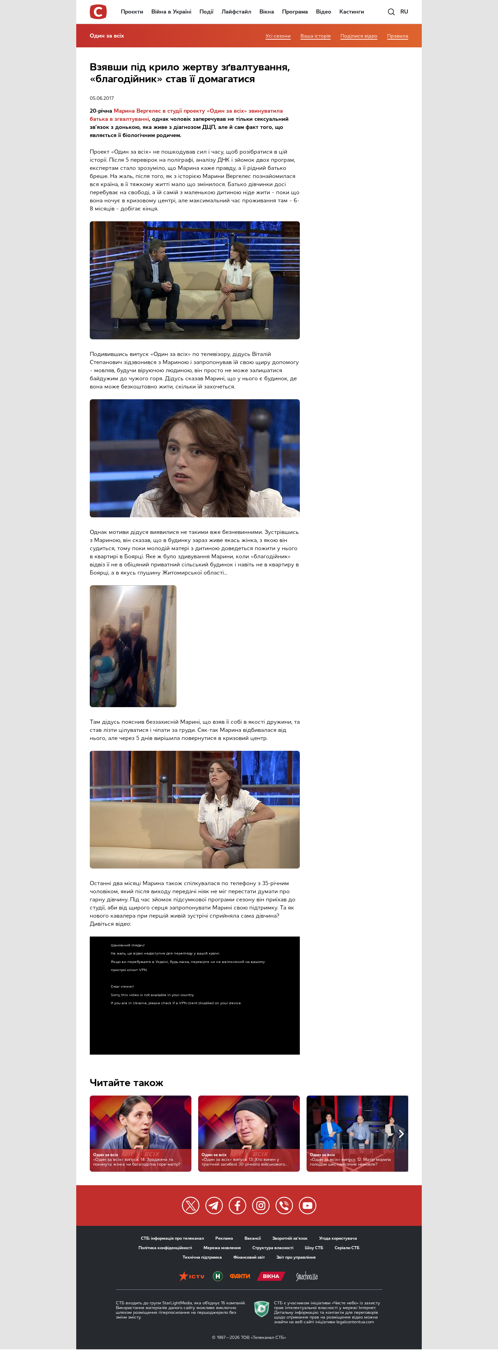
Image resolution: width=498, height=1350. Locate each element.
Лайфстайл (236, 11)
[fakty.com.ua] (240, 1277)
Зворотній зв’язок (290, 1238)
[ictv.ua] (191, 1277)
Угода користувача (338, 1238)
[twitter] (191, 1205)
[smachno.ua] (306, 1277)
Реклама (224, 1238)
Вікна (267, 11)
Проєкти (132, 11)
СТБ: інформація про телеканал (172, 1238)
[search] (391, 11)
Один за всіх (107, 35)
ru (404, 11)
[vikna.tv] (271, 1277)
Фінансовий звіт (249, 1257)
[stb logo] (98, 11)
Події (206, 11)
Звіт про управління (296, 1257)
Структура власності (272, 1247)
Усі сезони (278, 36)
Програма (295, 11)
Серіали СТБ (347, 1247)
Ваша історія (315, 36)
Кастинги (351, 11)
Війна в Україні (171, 11)
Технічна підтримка (202, 1257)
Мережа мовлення (222, 1247)
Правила (397, 36)
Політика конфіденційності (165, 1247)
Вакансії (253, 1238)
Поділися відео (358, 36)
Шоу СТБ (314, 1247)
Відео (323, 11)
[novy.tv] (218, 1277)
